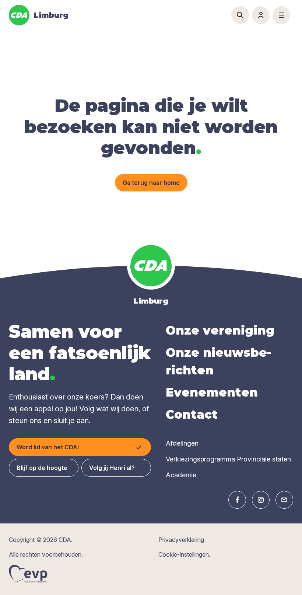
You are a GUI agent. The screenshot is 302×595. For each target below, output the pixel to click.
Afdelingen (182, 443)
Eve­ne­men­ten (212, 392)
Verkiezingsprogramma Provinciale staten (228, 459)
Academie (181, 475)
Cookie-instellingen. (184, 554)
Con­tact (192, 414)
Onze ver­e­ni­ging (220, 330)
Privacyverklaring (181, 539)
